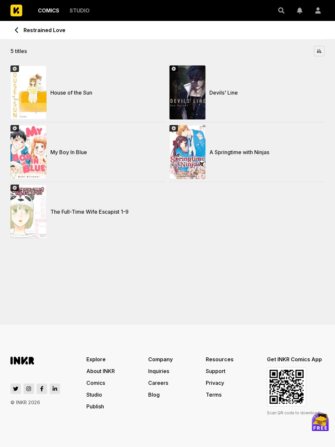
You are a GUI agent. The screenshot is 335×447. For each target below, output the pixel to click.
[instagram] (29, 389)
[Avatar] (318, 10)
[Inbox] (299, 10)
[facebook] (42, 389)
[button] (281, 10)
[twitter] (15, 389)
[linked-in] (55, 389)
